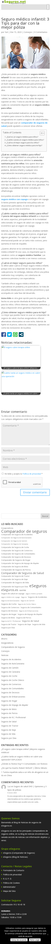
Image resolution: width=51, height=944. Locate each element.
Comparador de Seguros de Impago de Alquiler (20, 563)
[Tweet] (9, 334)
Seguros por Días (8, 628)
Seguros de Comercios (10, 607)
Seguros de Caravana (10, 671)
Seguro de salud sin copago (12, 593)
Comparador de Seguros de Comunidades (18, 554)
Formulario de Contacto (13, 870)
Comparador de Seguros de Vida (15, 582)
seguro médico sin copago (10, 597)
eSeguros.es (9, 590)
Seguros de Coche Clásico (27, 604)
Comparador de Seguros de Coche (15, 547)
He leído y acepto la (23, 473)
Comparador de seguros (24, 531)
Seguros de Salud (30, 621)
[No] (47, 934)
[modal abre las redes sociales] (21, 334)
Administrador (9, 887)
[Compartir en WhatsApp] (15, 334)
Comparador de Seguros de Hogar (15, 560)
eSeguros (37, 585)
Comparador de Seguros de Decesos (16, 557)
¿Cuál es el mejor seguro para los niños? (22, 143)
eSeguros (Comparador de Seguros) (19, 853)
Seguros (24, 597)
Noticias (4, 655)
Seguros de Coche (9, 604)
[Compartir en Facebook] (3, 334)
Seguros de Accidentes (37, 597)
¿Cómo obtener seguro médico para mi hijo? (24, 145)
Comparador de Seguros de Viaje (14, 579)
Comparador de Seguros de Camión (14, 541)
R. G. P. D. (7, 878)
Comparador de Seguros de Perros (16, 570)
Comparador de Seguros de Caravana (14, 544)
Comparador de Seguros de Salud (22, 573)
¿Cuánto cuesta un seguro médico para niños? (25, 140)
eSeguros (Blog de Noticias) (15, 857)
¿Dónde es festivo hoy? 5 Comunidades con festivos (24, 764)
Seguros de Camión (28, 601)
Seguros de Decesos (9, 611)
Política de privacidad (31, 473)
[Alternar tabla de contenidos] (41, 133)
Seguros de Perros (23, 618)
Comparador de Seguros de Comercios (17, 550)
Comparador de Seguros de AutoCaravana (16, 538)
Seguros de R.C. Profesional (11, 621)
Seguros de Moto (8, 618)
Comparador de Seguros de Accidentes (17, 534)
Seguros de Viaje (24, 624)
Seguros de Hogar (8, 614)
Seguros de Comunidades (31, 607)
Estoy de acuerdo (19, 940)
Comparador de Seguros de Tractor (15, 576)
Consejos (28, 32)
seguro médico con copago (14, 199)
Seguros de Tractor (8, 624)
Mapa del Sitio (9, 891)
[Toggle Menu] (48, 7)
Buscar (45, 516)
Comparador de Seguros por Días (14, 586)
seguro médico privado (34, 594)
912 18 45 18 (19, 904)
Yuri (6, 32)
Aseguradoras (7, 528)
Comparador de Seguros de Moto (14, 566)
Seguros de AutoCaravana (10, 601)
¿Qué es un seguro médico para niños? (22, 137)
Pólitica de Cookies (11, 883)
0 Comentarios (40, 32)
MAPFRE (22, 590)
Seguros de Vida (38, 624)
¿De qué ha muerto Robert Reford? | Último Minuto (24, 768)
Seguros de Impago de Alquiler (30, 614)
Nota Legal (35, 940)
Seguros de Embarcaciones (28, 611)
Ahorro (4, 638)
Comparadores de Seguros (13, 647)
